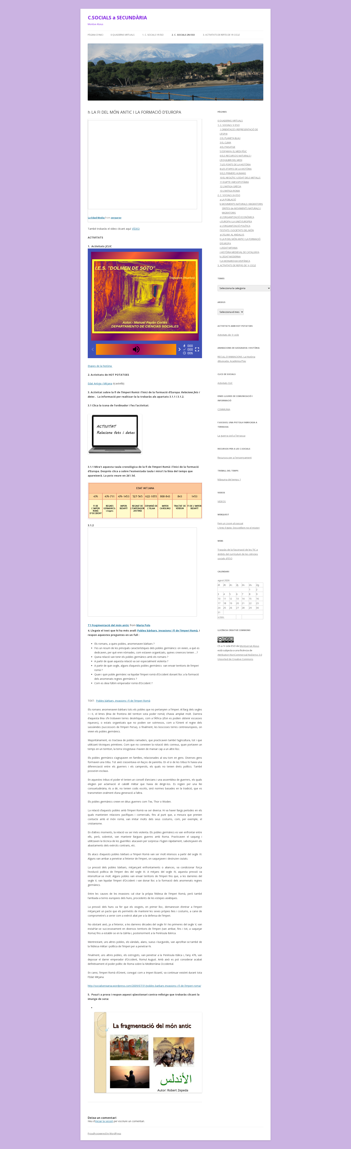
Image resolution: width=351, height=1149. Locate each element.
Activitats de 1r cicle (228, 334)
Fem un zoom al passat (230, 523)
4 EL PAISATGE (227, 147)
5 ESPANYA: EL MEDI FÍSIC (233, 151)
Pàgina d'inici (95, 34)
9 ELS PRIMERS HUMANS (233, 173)
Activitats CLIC (225, 383)
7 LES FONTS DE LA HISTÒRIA (235, 164)
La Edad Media (96, 217)
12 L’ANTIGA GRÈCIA (230, 186)
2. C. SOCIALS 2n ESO (183, 34)
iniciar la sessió (104, 1121)
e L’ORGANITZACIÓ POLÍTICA (235, 225)
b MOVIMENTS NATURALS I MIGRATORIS (241, 204)
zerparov (116, 217)
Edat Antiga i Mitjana (100, 383)
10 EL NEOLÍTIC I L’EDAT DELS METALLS (240, 177)
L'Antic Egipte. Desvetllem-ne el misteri (239, 527)
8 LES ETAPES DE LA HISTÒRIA (236, 168)
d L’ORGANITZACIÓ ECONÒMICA (237, 217)
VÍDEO (136, 228)
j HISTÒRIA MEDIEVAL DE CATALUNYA (239, 252)
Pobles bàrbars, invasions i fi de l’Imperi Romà (167, 630)
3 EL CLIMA (225, 142)
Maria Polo (143, 625)
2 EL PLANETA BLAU (230, 138)
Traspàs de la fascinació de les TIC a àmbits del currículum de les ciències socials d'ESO (238, 554)
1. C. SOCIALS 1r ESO (153, 34)
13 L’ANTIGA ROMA (230, 190)
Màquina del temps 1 (229, 479)
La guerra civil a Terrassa (231, 435)
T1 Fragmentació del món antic (108, 625)
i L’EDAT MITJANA (228, 247)
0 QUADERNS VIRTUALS (122, 34)
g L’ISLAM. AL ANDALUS (232, 234)
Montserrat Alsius (249, 646)
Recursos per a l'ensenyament (235, 457)
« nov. (221, 617)
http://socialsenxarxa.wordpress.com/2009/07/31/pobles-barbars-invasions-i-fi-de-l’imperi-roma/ (144, 985)
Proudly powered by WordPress (104, 1133)
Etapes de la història (100, 366)
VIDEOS (222, 501)
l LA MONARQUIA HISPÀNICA (235, 261)
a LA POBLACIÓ (228, 199)
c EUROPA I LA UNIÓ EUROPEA (236, 221)
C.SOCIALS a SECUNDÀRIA (117, 17)
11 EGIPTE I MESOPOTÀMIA (234, 182)
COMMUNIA (224, 409)
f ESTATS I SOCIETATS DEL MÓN (237, 230)
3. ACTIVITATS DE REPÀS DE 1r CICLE (221, 34)
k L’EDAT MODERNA (230, 256)
